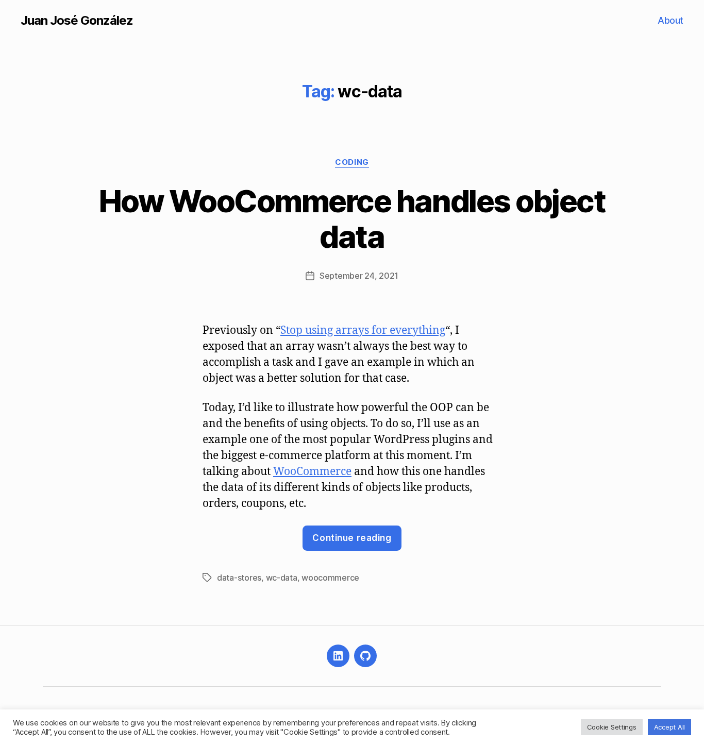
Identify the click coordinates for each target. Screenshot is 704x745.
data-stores (239, 577)
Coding (351, 162)
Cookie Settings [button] (611, 727)
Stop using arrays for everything (362, 330)
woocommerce (330, 577)
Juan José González (77, 20)
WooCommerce (312, 472)
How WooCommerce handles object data (352, 218)
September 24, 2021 (359, 275)
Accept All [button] (669, 727)
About (670, 20)
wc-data (281, 577)
